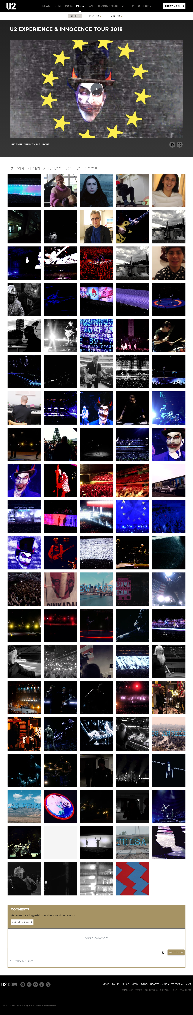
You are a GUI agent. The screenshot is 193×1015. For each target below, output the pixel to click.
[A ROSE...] (132, 822)
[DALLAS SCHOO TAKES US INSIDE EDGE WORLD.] (96, 387)
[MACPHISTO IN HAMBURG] (96, 424)
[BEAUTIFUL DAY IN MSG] (24, 641)
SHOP (188, 984)
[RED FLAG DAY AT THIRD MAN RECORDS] (24, 750)
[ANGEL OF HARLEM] (24, 713)
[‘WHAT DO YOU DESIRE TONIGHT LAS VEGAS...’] (60, 822)
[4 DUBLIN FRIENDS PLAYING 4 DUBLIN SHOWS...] (132, 279)
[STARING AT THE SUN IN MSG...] (96, 641)
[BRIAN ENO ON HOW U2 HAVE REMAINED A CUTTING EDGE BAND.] (132, 206)
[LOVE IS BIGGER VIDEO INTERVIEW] (96, 206)
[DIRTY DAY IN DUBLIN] (24, 279)
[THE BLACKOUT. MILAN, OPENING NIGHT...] (60, 387)
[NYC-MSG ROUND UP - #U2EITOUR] (96, 605)
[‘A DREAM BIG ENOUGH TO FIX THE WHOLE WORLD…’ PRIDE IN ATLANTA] (60, 750)
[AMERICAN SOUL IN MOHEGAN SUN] (168, 605)
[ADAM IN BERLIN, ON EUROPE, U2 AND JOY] (168, 496)
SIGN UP (169, 6)
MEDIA (135, 984)
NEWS (106, 984)
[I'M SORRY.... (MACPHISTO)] (24, 568)
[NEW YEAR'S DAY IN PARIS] (132, 532)
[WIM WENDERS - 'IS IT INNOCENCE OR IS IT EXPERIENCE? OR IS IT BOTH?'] (96, 242)
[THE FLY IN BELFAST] (60, 315)
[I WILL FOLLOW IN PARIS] (168, 532)
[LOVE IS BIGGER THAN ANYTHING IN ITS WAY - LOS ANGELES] (132, 713)
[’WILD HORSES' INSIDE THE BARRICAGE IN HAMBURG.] (132, 424)
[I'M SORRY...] (96, 568)
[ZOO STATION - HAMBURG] (168, 424)
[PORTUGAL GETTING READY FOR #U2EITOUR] (60, 532)
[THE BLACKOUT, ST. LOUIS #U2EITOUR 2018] (96, 858)
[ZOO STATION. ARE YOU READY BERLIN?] (132, 242)
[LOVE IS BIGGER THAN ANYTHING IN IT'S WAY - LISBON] (132, 496)
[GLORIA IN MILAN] (168, 351)
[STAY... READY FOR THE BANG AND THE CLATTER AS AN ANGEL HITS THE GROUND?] (132, 387)
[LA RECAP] (168, 750)
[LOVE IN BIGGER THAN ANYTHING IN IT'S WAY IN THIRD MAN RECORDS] (168, 713)
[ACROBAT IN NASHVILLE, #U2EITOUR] (96, 750)
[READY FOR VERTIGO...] (24, 858)
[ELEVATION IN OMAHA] (60, 786)
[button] (144, 6)
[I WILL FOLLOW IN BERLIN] (24, 605)
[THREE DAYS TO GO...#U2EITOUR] (60, 895)
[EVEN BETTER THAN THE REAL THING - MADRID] (60, 496)
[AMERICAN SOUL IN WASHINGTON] (96, 677)
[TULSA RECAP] (132, 858)
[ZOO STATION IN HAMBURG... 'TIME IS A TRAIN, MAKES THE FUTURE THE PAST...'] (60, 424)
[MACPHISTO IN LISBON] (168, 460)
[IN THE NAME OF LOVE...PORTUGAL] (132, 460)
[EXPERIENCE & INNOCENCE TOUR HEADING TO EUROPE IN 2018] (132, 895)
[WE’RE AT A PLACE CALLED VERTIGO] (60, 568)
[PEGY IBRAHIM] (168, 206)
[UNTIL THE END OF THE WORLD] (132, 641)
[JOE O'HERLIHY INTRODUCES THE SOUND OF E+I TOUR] (132, 750)
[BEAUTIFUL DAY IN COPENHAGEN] (24, 460)
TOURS (115, 984)
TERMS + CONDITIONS (146, 990)
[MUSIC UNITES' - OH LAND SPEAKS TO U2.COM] (60, 206)
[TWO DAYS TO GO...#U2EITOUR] (24, 895)
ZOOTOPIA (177, 984)
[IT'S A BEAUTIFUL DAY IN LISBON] (96, 496)
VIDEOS (115, 16)
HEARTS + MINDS (159, 984)
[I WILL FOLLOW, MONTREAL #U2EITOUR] (60, 713)
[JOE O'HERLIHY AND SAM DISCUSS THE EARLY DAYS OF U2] (168, 677)
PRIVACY (164, 990)
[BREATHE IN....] (132, 677)
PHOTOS (94, 16)
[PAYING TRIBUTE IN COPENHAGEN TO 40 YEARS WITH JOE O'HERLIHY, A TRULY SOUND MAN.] (96, 460)
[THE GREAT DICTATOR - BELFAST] (132, 315)
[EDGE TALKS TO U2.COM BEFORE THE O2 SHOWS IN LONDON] (168, 242)
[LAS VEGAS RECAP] (24, 822)
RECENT (75, 16)
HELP (174, 990)
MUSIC (125, 984)
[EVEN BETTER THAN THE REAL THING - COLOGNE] (132, 568)
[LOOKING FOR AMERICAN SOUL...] (168, 822)
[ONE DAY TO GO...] (168, 858)
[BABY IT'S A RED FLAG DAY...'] (96, 822)
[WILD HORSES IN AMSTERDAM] (168, 387)
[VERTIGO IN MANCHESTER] (132, 351)
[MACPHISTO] (24, 677)
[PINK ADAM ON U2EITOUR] (60, 605)
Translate (185, 990)
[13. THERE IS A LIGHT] (60, 242)
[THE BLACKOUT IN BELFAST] (96, 315)
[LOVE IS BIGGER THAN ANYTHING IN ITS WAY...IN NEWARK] (60, 641)
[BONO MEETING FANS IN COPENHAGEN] (60, 460)
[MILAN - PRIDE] (24, 387)
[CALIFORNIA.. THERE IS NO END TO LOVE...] (96, 786)
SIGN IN (180, 6)
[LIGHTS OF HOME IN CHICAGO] (24, 786)
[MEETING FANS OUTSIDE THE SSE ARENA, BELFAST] (24, 315)
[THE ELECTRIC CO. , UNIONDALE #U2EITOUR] (96, 713)
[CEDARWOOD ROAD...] (168, 641)
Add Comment (176, 952)
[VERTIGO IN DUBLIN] (60, 279)
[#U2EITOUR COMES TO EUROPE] (168, 568)
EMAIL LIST (127, 990)
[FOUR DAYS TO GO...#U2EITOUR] (96, 895)
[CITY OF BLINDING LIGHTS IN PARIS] (96, 532)
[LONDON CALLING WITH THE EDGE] (24, 351)
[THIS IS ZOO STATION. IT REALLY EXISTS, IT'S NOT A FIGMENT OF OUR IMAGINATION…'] (24, 242)
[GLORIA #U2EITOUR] (132, 786)
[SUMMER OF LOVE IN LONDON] (168, 315)
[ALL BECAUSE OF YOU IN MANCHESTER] (60, 351)
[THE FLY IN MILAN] (96, 351)
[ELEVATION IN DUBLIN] (96, 279)
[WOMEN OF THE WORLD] (168, 786)
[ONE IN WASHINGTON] (60, 677)
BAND (144, 984)
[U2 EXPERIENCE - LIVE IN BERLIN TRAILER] (24, 206)
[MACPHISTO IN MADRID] (24, 496)
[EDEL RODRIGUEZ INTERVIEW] (132, 605)
